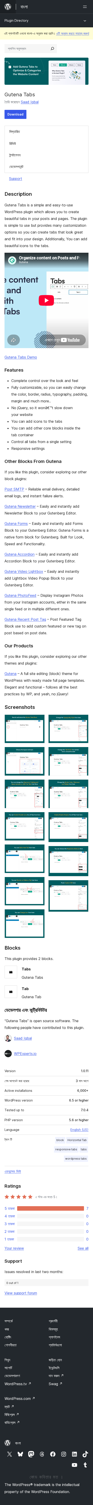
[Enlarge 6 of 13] (38, 883)
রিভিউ (12, 143)
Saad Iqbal (30, 102)
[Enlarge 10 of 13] (82, 785)
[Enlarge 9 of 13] (82, 753)
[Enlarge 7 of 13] (38, 915)
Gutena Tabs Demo (21, 357)
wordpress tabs (76, 1158)
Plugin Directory (16, 20)
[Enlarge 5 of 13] (38, 850)
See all (83, 1248)
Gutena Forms (16, 523)
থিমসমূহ (53, 1329)
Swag (56, 1384)
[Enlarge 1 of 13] (38, 720)
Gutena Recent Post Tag (25, 619)
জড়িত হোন (55, 1360)
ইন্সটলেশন (15, 155)
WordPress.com (20, 1398)
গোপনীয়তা (10, 1345)
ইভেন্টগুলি (54, 1368)
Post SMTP (14, 489)
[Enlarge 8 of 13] (82, 720)
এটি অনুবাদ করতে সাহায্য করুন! (72, 33)
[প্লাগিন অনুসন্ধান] (52, 48)
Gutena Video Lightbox (24, 571)
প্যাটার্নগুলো (55, 1345)
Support (15, 178)
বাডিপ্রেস (12, 1422)
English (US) (79, 1130)
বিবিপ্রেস (12, 1414)
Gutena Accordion (20, 554)
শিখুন (7, 1360)
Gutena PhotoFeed (20, 595)
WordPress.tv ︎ (18, 1384)
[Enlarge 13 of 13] (82, 886)
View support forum (21, 1293)
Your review (14, 1248)
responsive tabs (66, 1149)
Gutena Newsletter (20, 506)
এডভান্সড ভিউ (13, 1171)
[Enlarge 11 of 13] (82, 818)
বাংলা (18, 1443)
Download (15, 114)
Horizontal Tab (77, 1140)
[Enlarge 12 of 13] (82, 852)
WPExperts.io (25, 1053)
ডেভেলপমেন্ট (16, 166)
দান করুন (56, 1375)
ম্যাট (9, 1406)
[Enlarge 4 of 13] (38, 818)
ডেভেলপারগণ (12, 1375)
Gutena (10, 673)
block (60, 1140)
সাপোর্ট (8, 1368)
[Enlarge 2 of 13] (38, 753)
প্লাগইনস (54, 1337)
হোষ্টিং (8, 1337)
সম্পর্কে (9, 1321)
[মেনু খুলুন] (86, 7)
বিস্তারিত (14, 131)
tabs (84, 1149)
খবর (7, 1329)
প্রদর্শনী (53, 1321)
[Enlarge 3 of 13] (38, 785)
